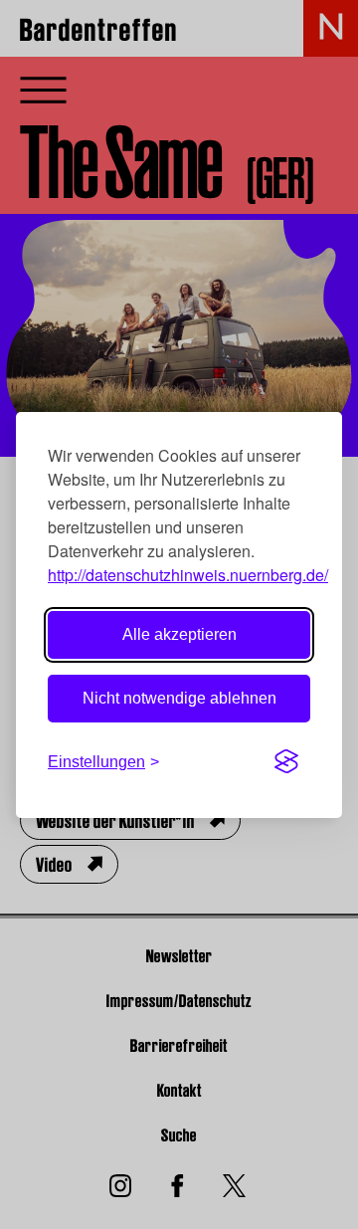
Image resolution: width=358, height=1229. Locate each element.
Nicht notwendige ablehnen (179, 698)
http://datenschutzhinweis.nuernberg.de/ (188, 574)
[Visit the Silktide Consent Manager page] (286, 762)
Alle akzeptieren (179, 634)
